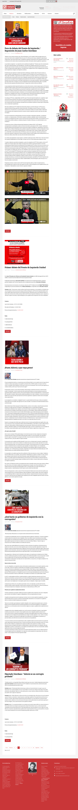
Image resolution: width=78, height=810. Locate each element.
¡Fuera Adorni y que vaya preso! (19, 367)
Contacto (50, 13)
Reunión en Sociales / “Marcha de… (58, 94)
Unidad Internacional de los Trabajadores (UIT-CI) (45, 779)
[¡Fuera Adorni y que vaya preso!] (17, 352)
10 (33, 747)
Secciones (19, 13)
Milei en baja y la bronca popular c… (58, 68)
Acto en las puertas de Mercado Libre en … (63, 7)
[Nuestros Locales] (63, 119)
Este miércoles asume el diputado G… (58, 85)
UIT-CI (56, 1)
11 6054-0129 (20, 310)
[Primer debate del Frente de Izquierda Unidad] (17, 252)
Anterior (11, 747)
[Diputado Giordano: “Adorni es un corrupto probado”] (17, 658)
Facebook (47, 1)
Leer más (8, 231)
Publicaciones (28, 13)
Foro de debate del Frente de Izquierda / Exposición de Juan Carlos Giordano (22, 49)
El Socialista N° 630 (18, 53)
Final (42, 747)
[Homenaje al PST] (63, 115)
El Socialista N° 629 (18, 370)
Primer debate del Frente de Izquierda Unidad (25, 267)
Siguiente (37, 747)
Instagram (49, 1)
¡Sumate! (56, 13)
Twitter (52, 1)
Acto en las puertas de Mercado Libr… (58, 59)
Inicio (7, 747)
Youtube (54, 1)
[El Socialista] (63, 22)
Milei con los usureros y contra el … (58, 77)
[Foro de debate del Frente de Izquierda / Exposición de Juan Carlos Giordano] (17, 32)
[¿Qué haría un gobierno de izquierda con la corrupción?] (17, 501)
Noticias (11, 13)
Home (5, 13)
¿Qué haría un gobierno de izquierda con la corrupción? (24, 518)
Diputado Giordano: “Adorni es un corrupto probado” (24, 675)
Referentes (36, 13)
